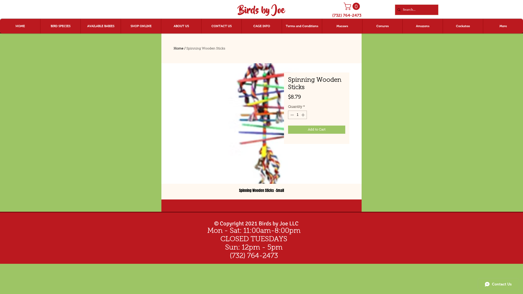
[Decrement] (292, 115)
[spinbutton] (297, 115)
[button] (353, 6)
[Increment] (303, 115)
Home (178, 48)
